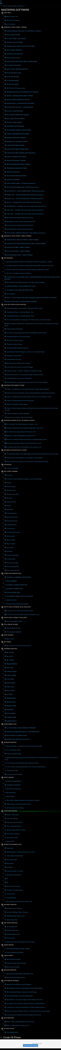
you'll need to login (37, 1043)
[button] (1, 1)
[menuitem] (1, 3)
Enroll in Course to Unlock (30, 1045)
